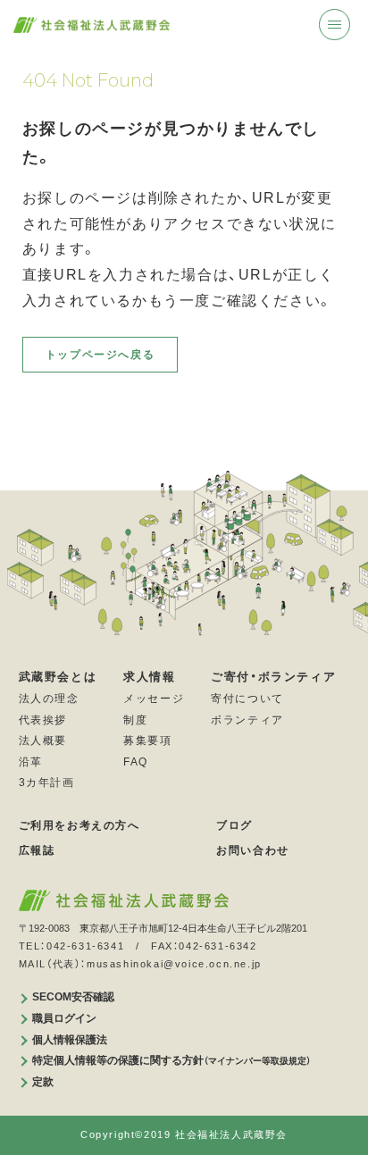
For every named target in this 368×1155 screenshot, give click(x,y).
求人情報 (149, 676)
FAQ (135, 762)
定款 (43, 1081)
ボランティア (247, 720)
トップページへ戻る (100, 354)
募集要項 (147, 740)
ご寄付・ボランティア (273, 676)
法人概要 (43, 740)
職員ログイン (64, 1018)
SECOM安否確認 (73, 997)
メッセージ (153, 698)
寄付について (247, 698)
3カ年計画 (47, 782)
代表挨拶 (43, 720)
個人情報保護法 (69, 1040)
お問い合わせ (252, 850)
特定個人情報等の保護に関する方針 (171, 1060)
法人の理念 (49, 698)
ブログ (234, 825)
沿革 (31, 762)
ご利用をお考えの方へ (79, 825)
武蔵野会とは (58, 676)
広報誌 (37, 850)
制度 (135, 720)
